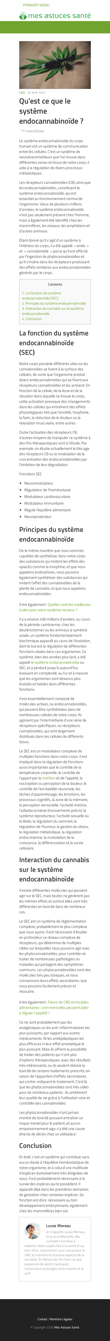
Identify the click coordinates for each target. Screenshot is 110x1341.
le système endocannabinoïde (55, 662)
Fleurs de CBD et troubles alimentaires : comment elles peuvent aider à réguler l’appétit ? (54, 1007)
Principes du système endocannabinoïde (54, 303)
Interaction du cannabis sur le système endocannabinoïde (53, 311)
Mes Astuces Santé (66, 1327)
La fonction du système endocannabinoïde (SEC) (41, 295)
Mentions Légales (61, 1319)
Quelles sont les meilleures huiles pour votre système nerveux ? (55, 607)
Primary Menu (36, 5)
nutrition (49, 778)
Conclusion (32, 319)
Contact (42, 1319)
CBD (22, 92)
